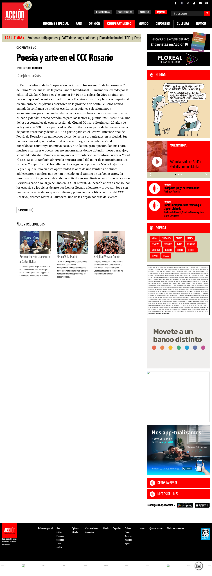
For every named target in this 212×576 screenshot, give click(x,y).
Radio (179, 244)
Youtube (200, 3)
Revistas (155, 244)
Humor (201, 24)
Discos (166, 256)
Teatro (179, 238)
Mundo (143, 24)
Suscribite (144, 12)
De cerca (128, 536)
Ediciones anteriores (175, 528)
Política (59, 532)
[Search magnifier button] (207, 13)
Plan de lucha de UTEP (103, 38)
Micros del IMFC (167, 494)
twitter (182, 3)
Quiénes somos (125, 12)
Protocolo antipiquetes (31, 38)
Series (190, 238)
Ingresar (161, 12)
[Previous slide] (150, 396)
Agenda (127, 544)
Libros (180, 250)
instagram (187, 3)
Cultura (183, 24)
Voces (58, 544)
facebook (175, 3)
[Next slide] (205, 396)
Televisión (166, 238)
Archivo (59, 547)
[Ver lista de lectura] (198, 566)
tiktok (194, 3)
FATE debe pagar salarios (67, 38)
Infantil (155, 256)
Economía (60, 536)
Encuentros (89, 532)
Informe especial (56, 24)
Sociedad (60, 540)
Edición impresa (103, 12)
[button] (175, 174)
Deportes (163, 24)
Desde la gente (167, 483)
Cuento (127, 532)
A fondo (75, 532)
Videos (154, 238)
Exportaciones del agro (138, 38)
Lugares (168, 250)
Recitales (168, 244)
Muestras (156, 250)
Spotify (206, 3)
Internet (191, 250)
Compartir (23, 210)
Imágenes (128, 540)
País (79, 24)
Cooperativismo (119, 24)
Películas (191, 244)
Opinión (94, 24)
